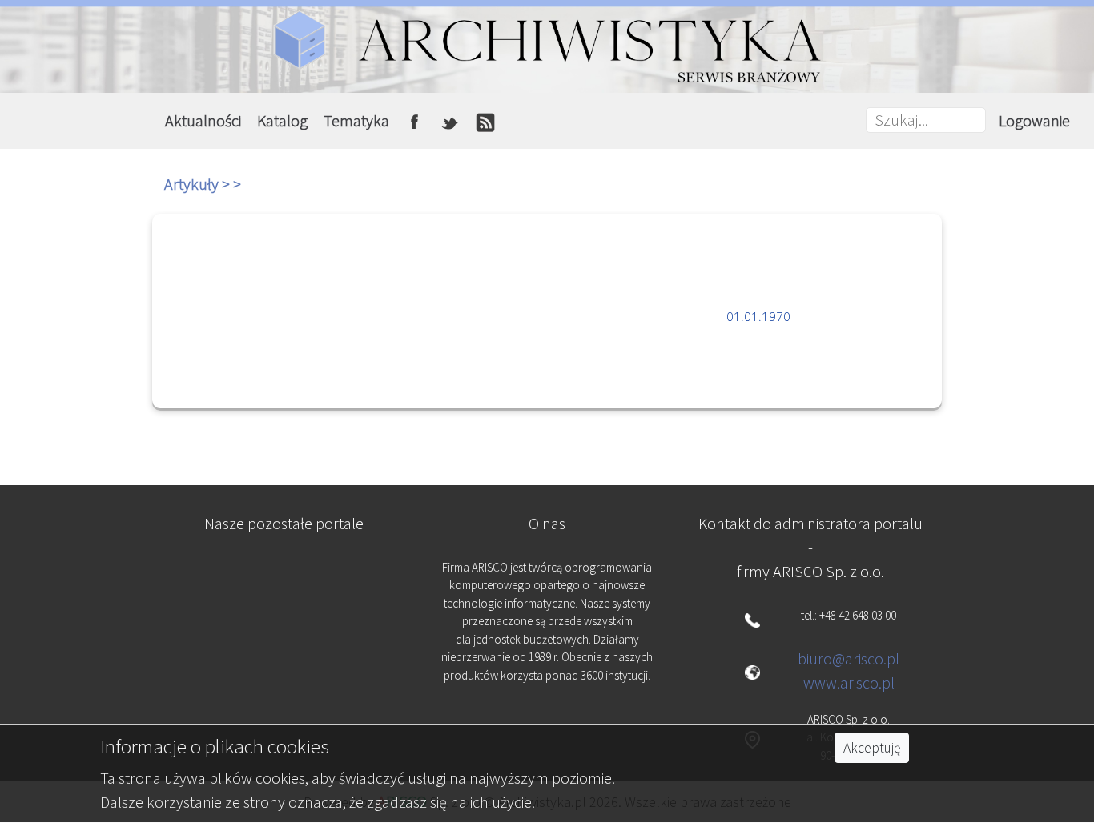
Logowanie (1034, 120)
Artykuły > (198, 184)
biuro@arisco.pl (848, 658)
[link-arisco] (284, 654)
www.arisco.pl (849, 682)
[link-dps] (284, 576)
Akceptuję (871, 748)
